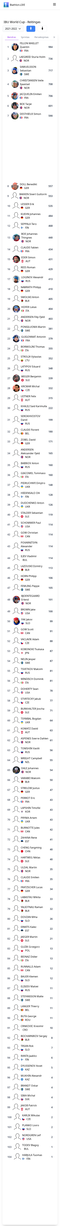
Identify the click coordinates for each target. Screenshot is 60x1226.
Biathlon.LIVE (17, 5)
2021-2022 (11, 28)
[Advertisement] (30, 15)
